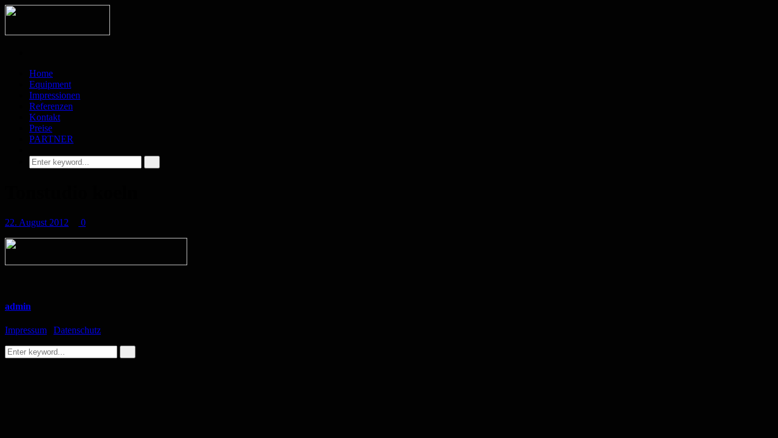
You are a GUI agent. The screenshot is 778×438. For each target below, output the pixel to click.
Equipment (50, 84)
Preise (40, 128)
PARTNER (51, 139)
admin (18, 306)
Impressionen (54, 95)
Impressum (26, 330)
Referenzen (51, 106)
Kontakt (44, 117)
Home (41, 73)
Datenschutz (77, 330)
